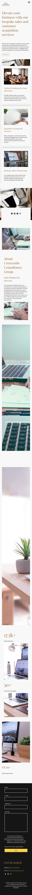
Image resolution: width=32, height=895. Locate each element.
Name (6, 787)
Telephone (8, 803)
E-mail (7, 795)
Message (7, 812)
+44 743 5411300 (14, 867)
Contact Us (6, 54)
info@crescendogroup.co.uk (16, 870)
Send (16, 850)
